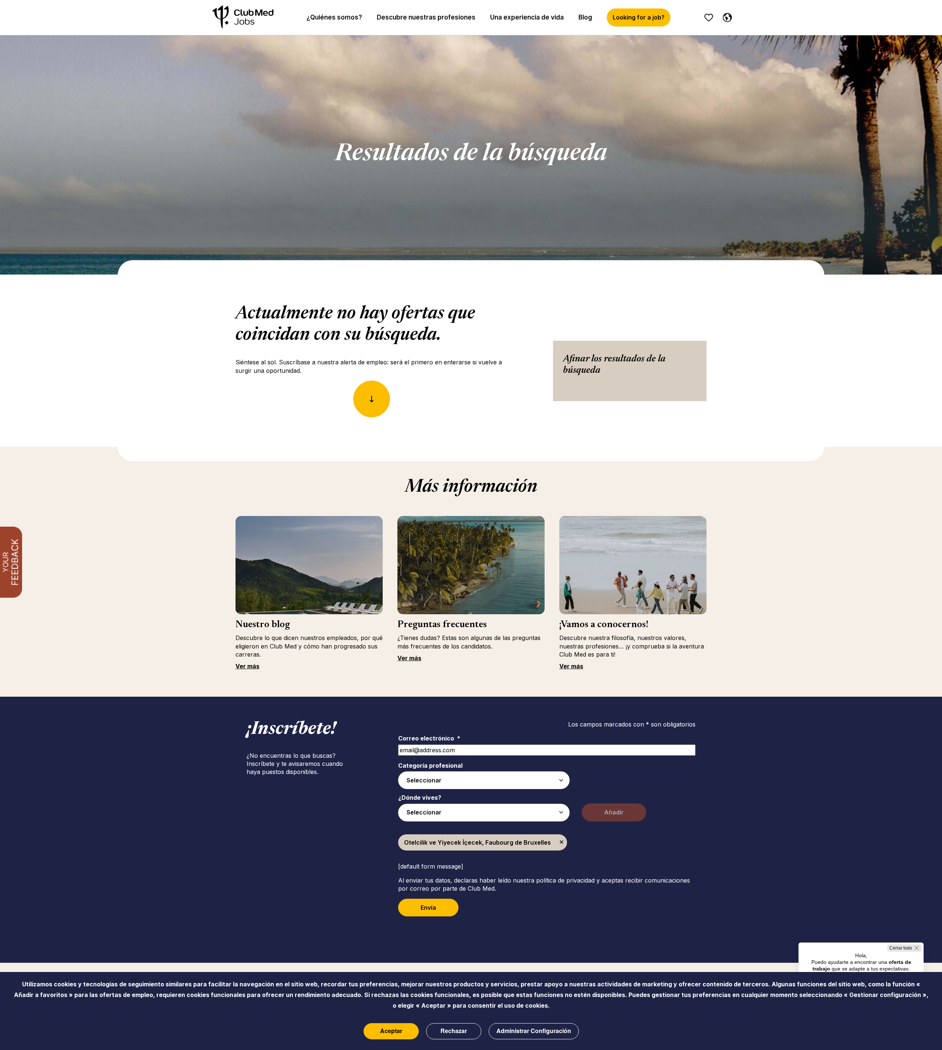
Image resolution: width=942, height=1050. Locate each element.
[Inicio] (242, 17)
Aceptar (391, 1031)
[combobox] (484, 780)
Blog (585, 17)
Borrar (561, 842)
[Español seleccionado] (726, 16)
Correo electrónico (429, 738)
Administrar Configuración (533, 1031)
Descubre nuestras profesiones (426, 17)
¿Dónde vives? (419, 797)
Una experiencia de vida (527, 17)
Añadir (614, 812)
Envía (428, 907)
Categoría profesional (430, 765)
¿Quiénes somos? (334, 17)
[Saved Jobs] (708, 17)
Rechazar (453, 1031)
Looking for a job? (639, 17)
